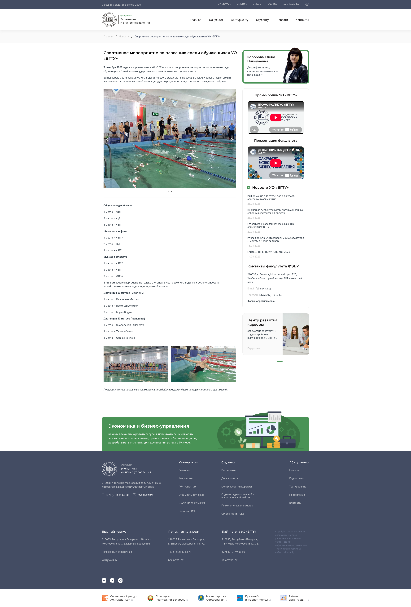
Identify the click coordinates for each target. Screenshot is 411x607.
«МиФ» (257, 4)
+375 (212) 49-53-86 (233, 551)
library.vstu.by (229, 560)
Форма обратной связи (261, 301)
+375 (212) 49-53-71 (179, 551)
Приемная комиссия (184, 531)
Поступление (297, 494)
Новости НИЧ (187, 511)
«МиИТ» (242, 4)
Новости (282, 20)
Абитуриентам (187, 486)
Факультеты (186, 478)
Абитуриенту (239, 20)
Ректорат (184, 470)
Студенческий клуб (233, 513)
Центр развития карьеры (236, 486)
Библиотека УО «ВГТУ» (239, 531)
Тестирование (297, 486)
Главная (195, 20)
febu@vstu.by (291, 4)
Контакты (302, 20)
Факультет (216, 20)
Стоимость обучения (191, 494)
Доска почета (229, 478)
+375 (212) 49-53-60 (270, 295)
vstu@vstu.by (109, 560)
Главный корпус (114, 531)
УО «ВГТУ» (224, 4)
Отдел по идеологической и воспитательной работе (237, 496)
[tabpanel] (275, 334)
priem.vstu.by (176, 560)
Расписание (228, 470)
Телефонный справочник (117, 551)
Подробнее (253, 348)
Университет (188, 462)
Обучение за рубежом (192, 503)
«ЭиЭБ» (272, 4)
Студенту (262, 20)
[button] (107, 139)
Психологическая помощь (237, 505)
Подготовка (296, 478)
